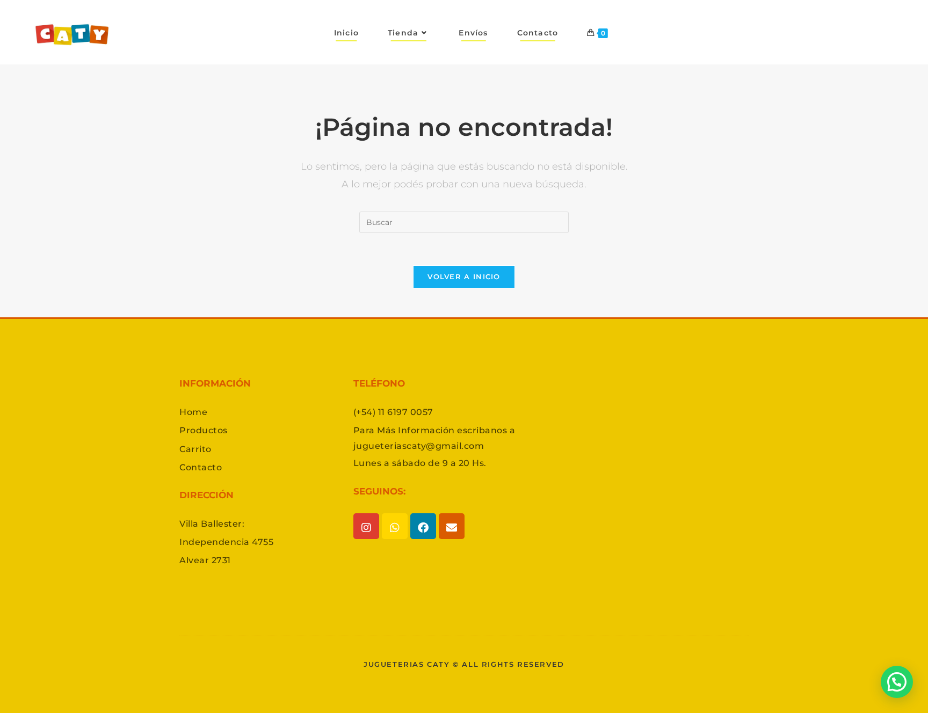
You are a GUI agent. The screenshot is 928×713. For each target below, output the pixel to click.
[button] (897, 682)
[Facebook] (423, 526)
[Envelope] (452, 526)
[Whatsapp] (395, 526)
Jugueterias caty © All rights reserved (464, 664)
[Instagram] (366, 526)
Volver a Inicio (464, 276)
